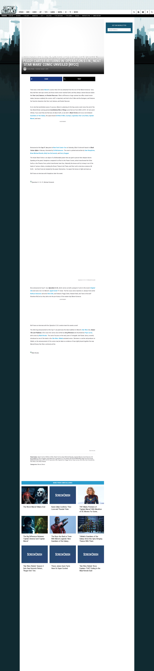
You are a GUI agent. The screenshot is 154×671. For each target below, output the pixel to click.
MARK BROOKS (34, 460)
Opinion (21, 12)
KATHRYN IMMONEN (75, 458)
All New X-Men (49, 457)
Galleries (49, 15)
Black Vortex (57, 457)
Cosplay (11, 15)
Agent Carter (41, 457)
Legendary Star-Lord (78, 116)
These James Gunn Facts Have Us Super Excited (60, 567)
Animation (35, 15)
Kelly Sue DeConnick (87, 458)
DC (66, 12)
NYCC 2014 (46, 460)
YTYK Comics (69, 15)
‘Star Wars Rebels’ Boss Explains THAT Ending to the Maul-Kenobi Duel (89, 568)
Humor (34, 12)
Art (40, 12)
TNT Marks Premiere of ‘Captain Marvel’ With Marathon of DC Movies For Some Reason (90, 509)
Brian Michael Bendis (36, 153)
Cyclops (68, 116)
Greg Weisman (51, 458)
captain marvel (78, 457)
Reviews (18, 15)
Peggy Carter (68, 460)
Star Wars (33, 461)
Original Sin (61, 460)
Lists (42, 15)
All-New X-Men (60, 116)
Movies (76, 12)
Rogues (77, 15)
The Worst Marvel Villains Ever (34, 507)
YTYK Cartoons (58, 15)
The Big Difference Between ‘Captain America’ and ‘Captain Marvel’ (34, 538)
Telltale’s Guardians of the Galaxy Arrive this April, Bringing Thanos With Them (90, 538)
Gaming (52, 12)
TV (70, 12)
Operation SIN (53, 460)
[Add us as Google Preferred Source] (138, 12)
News (27, 12)
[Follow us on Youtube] (143, 12)
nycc (40, 460)
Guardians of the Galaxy (37, 116)
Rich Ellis (82, 460)
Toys (46, 12)
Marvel (60, 12)
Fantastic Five (86, 15)
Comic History (97, 15)
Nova (86, 116)
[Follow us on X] (152, 12)
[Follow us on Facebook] (147, 12)
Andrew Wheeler (30, 69)
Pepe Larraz (88, 333)
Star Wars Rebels (41, 461)
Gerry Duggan (64, 153)
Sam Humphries (89, 460)
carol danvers (87, 457)
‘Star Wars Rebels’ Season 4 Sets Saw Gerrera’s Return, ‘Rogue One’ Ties (33, 568)
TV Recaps (26, 15)
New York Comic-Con (59, 147)
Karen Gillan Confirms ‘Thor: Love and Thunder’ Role (61, 508)
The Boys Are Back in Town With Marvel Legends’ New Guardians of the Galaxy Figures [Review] (61, 538)
